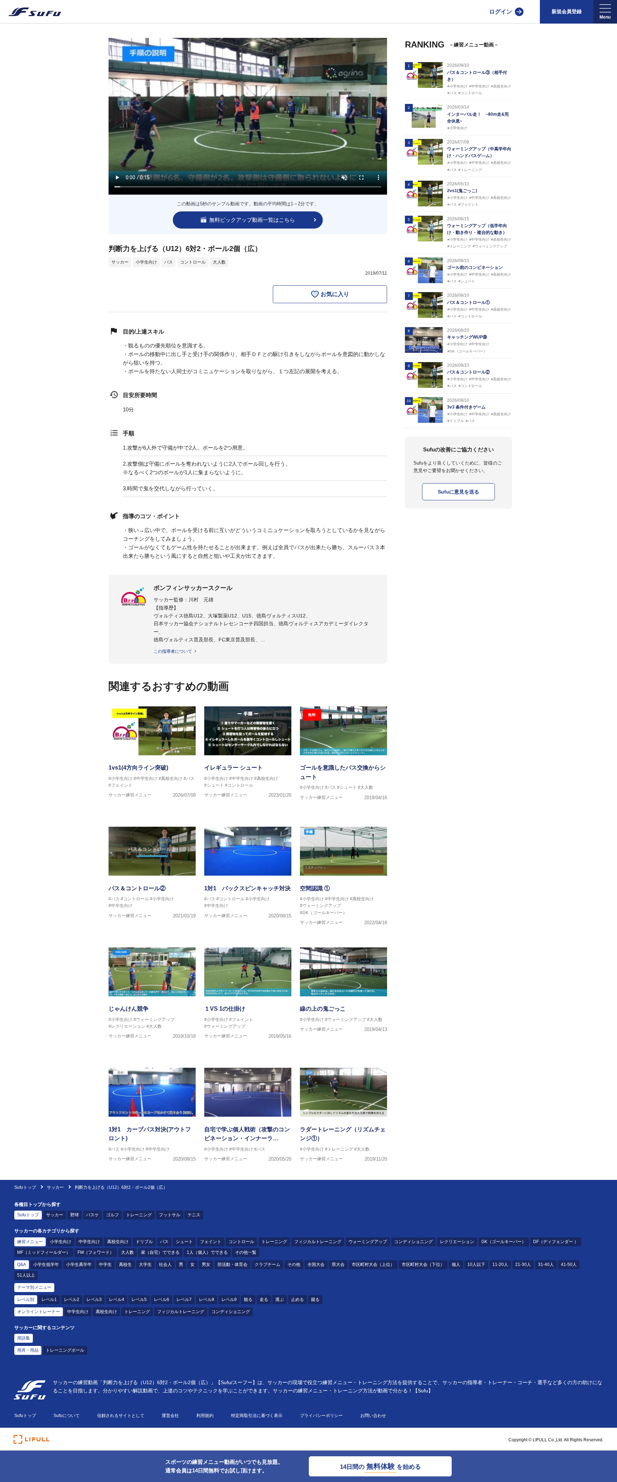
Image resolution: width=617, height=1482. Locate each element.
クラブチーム (267, 1264)
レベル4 (116, 1299)
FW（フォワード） (95, 1252)
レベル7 (184, 1299)
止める (297, 1299)
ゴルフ (112, 1214)
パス (168, 262)
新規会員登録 (567, 11)
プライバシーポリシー (321, 1415)
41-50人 (569, 1264)
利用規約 (205, 1415)
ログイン (500, 12)
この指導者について (173, 651)
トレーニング (139, 1214)
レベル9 (229, 1299)
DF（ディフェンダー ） (555, 1241)
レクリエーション (457, 1241)
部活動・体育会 (232, 1264)
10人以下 (476, 1264)
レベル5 (139, 1299)
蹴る (315, 1299)
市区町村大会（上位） (373, 1264)
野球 (74, 1214)
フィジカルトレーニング (317, 1241)
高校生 (125, 1264)
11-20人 (500, 1264)
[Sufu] (30, 11)
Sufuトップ (25, 1187)
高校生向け (118, 1241)
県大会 (338, 1264)
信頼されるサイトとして (120, 1415)
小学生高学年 (79, 1264)
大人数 (219, 262)
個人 (456, 1264)
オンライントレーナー (38, 1311)
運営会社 (170, 1415)
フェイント (210, 1241)
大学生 (145, 1264)
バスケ (92, 1214)
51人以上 (26, 1275)
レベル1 (49, 1299)
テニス (193, 1214)
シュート (184, 1241)
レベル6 (161, 1299)
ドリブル (144, 1241)
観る (248, 1299)
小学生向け (146, 262)
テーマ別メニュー (34, 1287)
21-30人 (523, 1264)
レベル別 (25, 1299)
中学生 (105, 1264)
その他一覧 (245, 1252)
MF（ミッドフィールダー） (43, 1252)
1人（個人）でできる (207, 1252)
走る (264, 1299)
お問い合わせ (373, 1415)
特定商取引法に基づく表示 (256, 1415)
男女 (206, 1264)
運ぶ (279, 1299)
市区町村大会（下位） (423, 1264)
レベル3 (94, 1299)
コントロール (193, 262)
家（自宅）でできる (160, 1252)
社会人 (165, 1264)
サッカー (120, 262)
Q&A (21, 1264)
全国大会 (316, 1264)
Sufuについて (67, 1415)
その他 (293, 1264)
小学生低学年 (46, 1264)
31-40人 (546, 1264)
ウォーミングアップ (367, 1241)
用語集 (23, 1338)
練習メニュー (30, 1241)
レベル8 (206, 1299)
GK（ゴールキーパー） (503, 1241)
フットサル (169, 1214)
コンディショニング (413, 1241)
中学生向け (89, 1241)
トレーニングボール (65, 1350)
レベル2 (71, 1299)
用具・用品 (28, 1350)
